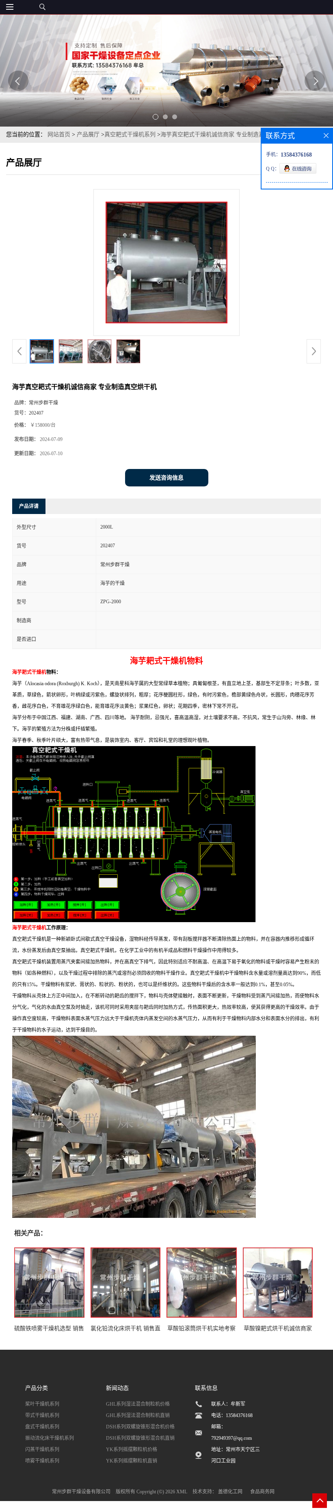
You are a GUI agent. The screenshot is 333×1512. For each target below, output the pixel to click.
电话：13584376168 (232, 1415)
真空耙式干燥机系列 (130, 134)
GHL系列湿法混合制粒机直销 (138, 1415)
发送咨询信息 (166, 478)
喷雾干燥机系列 (42, 1461)
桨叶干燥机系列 (42, 1404)
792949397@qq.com (231, 1438)
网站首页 (59, 134)
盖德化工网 (230, 1492)
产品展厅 (88, 134)
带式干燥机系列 (42, 1415)
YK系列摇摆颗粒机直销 (131, 1461)
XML (181, 1492)
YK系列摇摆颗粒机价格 (131, 1449)
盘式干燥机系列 (42, 1427)
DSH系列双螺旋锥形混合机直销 (140, 1438)
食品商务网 (262, 1492)
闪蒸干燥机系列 (42, 1449)
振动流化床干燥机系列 (49, 1438)
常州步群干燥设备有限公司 (81, 1492)
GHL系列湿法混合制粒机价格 (138, 1404)
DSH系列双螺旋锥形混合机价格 (140, 1427)
